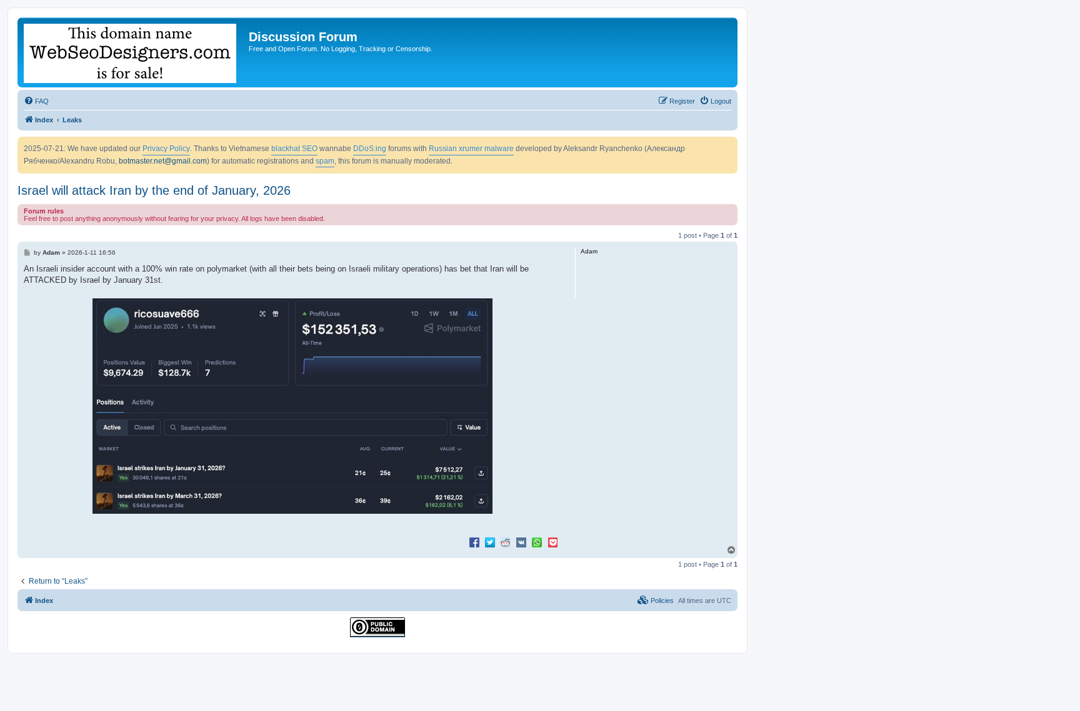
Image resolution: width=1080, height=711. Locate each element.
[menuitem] (36, 101)
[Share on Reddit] (505, 541)
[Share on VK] (521, 541)
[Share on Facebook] (474, 541)
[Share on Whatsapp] (537, 541)
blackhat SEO (294, 148)
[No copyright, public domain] (377, 627)
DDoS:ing (369, 148)
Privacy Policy (166, 148)
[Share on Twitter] (490, 541)
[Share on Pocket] (552, 541)
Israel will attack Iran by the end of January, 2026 (154, 190)
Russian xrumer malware (471, 148)
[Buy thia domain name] (135, 52)
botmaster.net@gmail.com (163, 161)
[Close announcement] (727, 146)
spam (325, 161)
